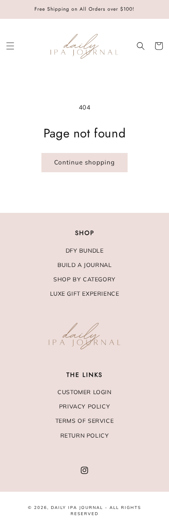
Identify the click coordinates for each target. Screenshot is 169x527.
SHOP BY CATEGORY (84, 279)
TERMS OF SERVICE (84, 420)
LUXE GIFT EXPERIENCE (84, 293)
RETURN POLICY (84, 435)
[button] (10, 46)
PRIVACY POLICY (84, 406)
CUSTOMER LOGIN (84, 392)
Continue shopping (84, 162)
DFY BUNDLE (85, 250)
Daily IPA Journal (77, 507)
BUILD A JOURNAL (84, 265)
